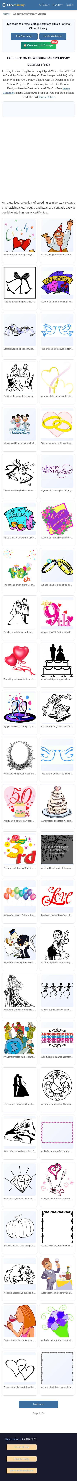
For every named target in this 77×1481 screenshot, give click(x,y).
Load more (38, 1404)
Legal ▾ (69, 5)
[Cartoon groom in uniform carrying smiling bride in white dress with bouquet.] (20, 943)
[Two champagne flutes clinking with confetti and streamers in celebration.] (20, 708)
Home (6, 13)
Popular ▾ (58, 5)
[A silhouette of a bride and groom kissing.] (20, 1086)
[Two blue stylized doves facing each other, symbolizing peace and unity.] (57, 754)
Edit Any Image (24, 36)
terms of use (46, 97)
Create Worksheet (53, 36)
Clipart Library (13, 1439)
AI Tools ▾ (44, 5)
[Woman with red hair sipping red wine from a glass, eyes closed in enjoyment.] (20, 1322)
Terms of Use (21, 1447)
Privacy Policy (21, 1458)
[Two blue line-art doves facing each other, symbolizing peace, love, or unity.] (57, 330)
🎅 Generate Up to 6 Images (40, 44)
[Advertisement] (38, 158)
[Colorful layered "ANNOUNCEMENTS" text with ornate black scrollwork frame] (57, 1038)
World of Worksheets (21, 1470)
